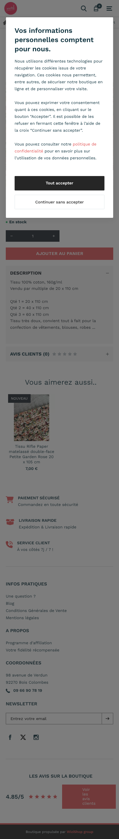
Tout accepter (59, 183)
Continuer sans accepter (59, 202)
